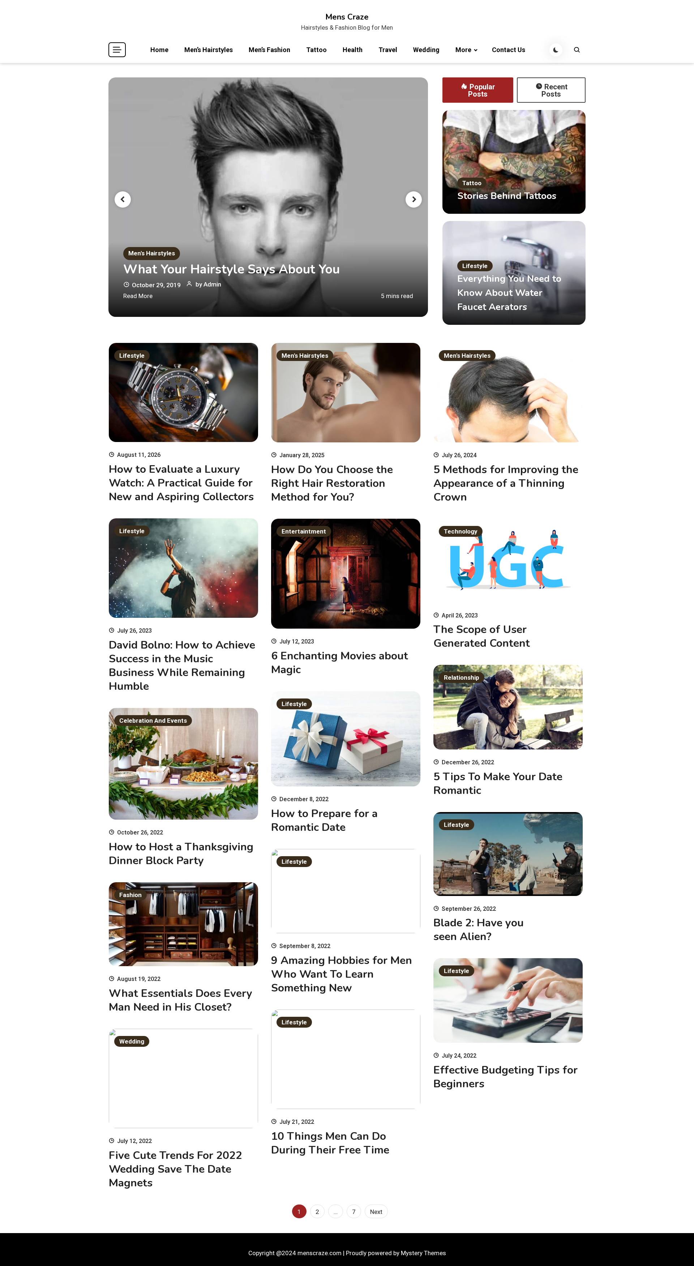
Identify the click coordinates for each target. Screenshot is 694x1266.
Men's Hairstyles (151, 253)
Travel (387, 50)
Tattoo (316, 50)
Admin (212, 284)
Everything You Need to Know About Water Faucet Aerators (509, 292)
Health (353, 50)
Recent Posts (554, 90)
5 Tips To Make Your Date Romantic (497, 783)
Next (376, 1211)
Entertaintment (304, 531)
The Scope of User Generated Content (481, 636)
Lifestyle (475, 265)
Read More (138, 295)
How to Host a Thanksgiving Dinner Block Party (181, 854)
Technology (460, 531)
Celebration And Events (153, 720)
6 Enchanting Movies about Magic (339, 663)
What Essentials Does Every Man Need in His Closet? (180, 1000)
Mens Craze (347, 17)
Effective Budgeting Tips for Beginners (505, 1077)
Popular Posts (481, 90)
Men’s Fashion (269, 50)
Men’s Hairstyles (208, 50)
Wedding (426, 50)
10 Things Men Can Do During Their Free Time (330, 1143)
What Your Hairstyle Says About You (231, 269)
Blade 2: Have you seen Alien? (478, 929)
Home (159, 50)
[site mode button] (555, 49)
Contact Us (508, 50)
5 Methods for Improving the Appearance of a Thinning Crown (505, 483)
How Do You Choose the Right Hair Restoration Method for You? (332, 483)
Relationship (461, 677)
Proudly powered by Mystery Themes (396, 1253)
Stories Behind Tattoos (506, 196)
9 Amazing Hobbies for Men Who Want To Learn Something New (341, 974)
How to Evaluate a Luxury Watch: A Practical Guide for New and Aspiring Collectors (181, 483)
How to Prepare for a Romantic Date (324, 820)
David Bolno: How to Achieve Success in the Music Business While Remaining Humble (182, 666)
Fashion (130, 894)
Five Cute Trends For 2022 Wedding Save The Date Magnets (175, 1169)
